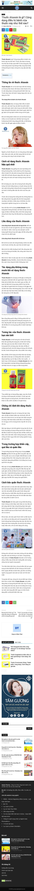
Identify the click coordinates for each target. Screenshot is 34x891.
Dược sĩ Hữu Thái (7, 26)
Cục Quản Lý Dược (8, 806)
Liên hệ (4, 873)
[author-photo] (17, 632)
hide (10, 75)
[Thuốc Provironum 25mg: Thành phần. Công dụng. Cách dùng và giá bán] (6, 664)
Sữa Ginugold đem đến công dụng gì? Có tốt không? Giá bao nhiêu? (21, 648)
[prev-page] (3, 671)
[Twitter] (7, 30)
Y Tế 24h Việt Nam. (8, 824)
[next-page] (5, 671)
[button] (2, 8)
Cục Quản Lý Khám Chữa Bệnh (11, 826)
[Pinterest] (11, 30)
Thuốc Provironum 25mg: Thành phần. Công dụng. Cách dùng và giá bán (21, 664)
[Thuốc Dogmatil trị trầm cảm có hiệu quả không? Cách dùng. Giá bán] (6, 656)
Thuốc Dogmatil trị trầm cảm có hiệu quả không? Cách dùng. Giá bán (21, 656)
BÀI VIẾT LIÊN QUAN (8, 642)
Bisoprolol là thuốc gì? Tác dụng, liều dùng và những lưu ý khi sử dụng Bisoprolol (9, 614)
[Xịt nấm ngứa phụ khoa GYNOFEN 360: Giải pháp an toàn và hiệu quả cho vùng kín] (28, 757)
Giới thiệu (4, 875)
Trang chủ (4, 12)
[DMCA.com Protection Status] (7, 881)
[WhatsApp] (14, 30)
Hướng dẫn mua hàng (8, 868)
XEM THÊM (18, 642)
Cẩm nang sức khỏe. (8, 811)
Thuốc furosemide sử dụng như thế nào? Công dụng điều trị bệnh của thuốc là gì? (24, 615)
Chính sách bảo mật (7, 870)
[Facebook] (3, 30)
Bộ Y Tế (5, 804)
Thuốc (9, 12)
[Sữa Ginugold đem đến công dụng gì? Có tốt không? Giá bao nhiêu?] (6, 648)
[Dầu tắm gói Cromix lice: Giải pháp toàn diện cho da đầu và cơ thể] (28, 773)
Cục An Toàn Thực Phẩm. (10, 809)
